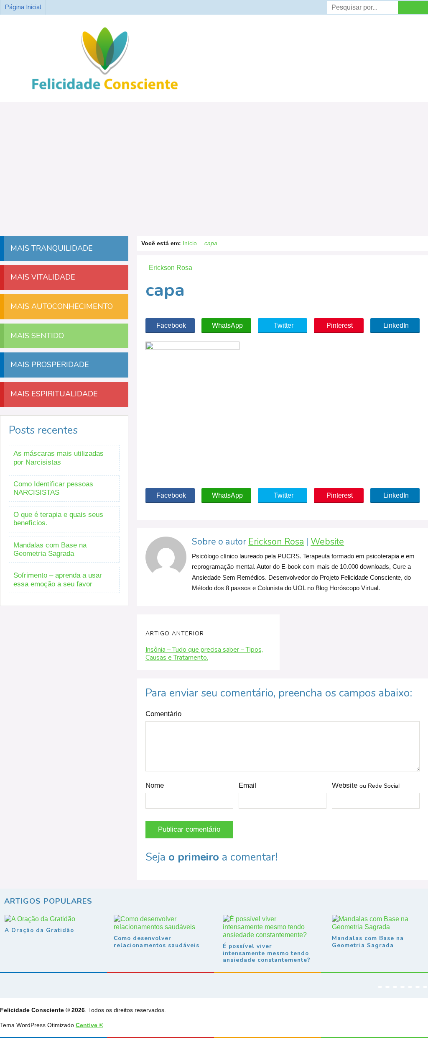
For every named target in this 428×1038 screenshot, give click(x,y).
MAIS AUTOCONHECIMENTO (60, 306)
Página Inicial (23, 7)
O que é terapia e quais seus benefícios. (58, 519)
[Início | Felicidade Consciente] (105, 89)
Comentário (163, 714)
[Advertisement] (214, 165)
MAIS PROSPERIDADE (48, 365)
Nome (154, 785)
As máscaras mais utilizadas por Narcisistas (58, 458)
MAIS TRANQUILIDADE (50, 248)
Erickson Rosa (276, 542)
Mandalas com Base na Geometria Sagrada (50, 549)
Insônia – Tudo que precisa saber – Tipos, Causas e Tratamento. (204, 653)
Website (327, 542)
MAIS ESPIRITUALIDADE (53, 394)
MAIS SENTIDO (36, 336)
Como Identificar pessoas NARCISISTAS (53, 488)
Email (247, 785)
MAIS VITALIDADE (41, 277)
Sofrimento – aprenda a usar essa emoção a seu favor (57, 579)
